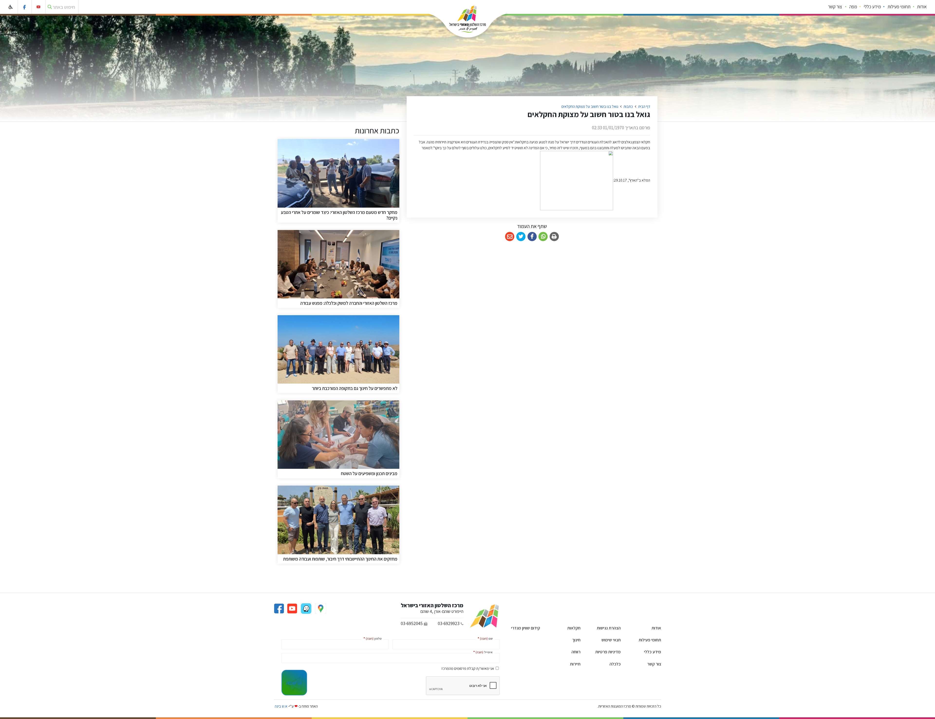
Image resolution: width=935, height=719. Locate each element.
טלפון (372, 638)
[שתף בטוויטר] (521, 236)
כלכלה (615, 664)
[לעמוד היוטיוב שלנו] (39, 7)
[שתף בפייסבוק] (532, 236)
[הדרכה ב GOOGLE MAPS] (320, 608)
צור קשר (835, 6)
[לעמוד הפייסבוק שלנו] (25, 7)
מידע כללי (872, 6)
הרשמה (294, 682)
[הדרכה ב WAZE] (305, 608)
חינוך (576, 640)
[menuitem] (922, 7)
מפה (853, 6)
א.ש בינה (280, 706)
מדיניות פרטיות (608, 651)
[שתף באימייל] (510, 236)
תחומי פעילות (899, 6)
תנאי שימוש (611, 640)
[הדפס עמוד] (554, 236)
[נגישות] (11, 7)
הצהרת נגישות (609, 628)
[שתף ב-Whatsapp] (543, 236)
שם (484, 638)
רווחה (575, 651)
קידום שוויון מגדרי (525, 628)
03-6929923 (448, 623)
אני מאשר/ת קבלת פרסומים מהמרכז (467, 668)
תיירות (575, 664)
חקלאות (573, 628)
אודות (922, 6)
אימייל (482, 652)
